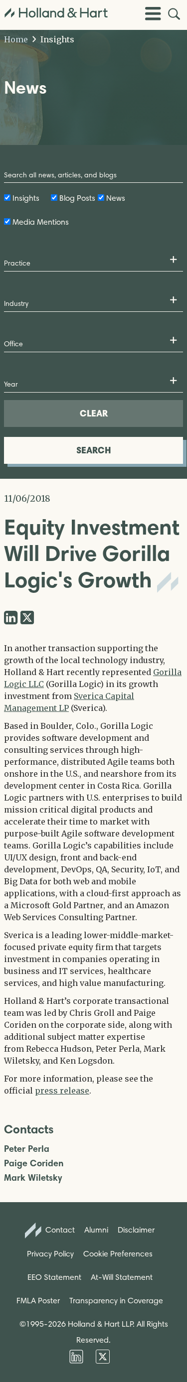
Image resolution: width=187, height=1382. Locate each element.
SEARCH (93, 450)
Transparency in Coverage (116, 1300)
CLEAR (94, 413)
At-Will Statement (122, 1277)
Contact (59, 1230)
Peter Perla (26, 1149)
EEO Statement (54, 1277)
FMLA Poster (38, 1300)
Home (16, 39)
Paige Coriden (33, 1163)
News (115, 198)
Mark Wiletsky (33, 1178)
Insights (56, 39)
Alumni (96, 1230)
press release (62, 1091)
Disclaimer (136, 1230)
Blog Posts (77, 198)
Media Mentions (40, 222)
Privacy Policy (50, 1253)
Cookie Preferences (118, 1253)
